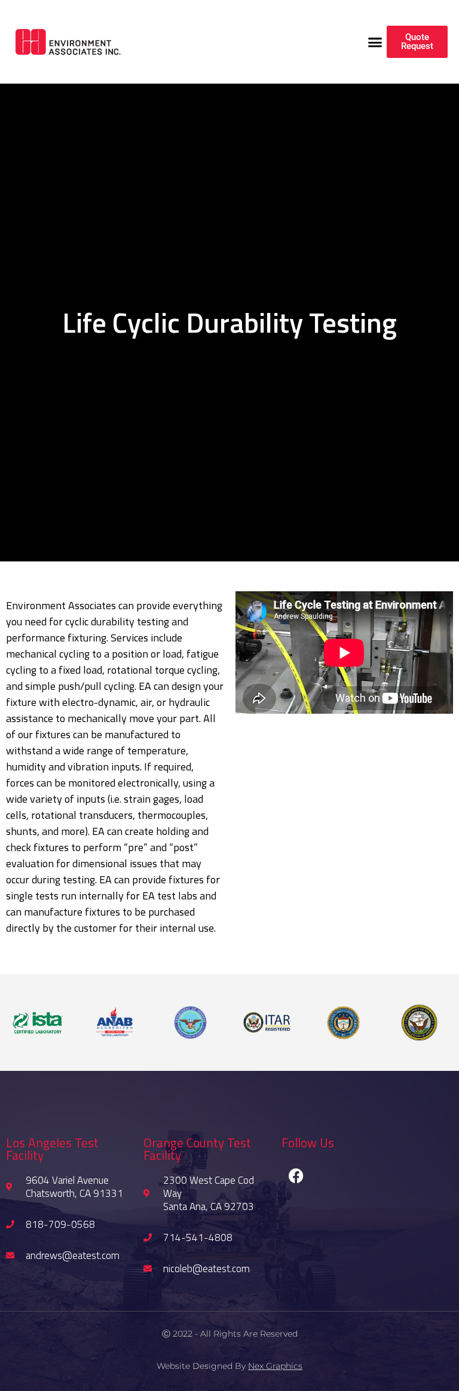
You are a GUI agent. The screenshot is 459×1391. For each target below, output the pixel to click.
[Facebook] (296, 1176)
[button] (375, 41)
